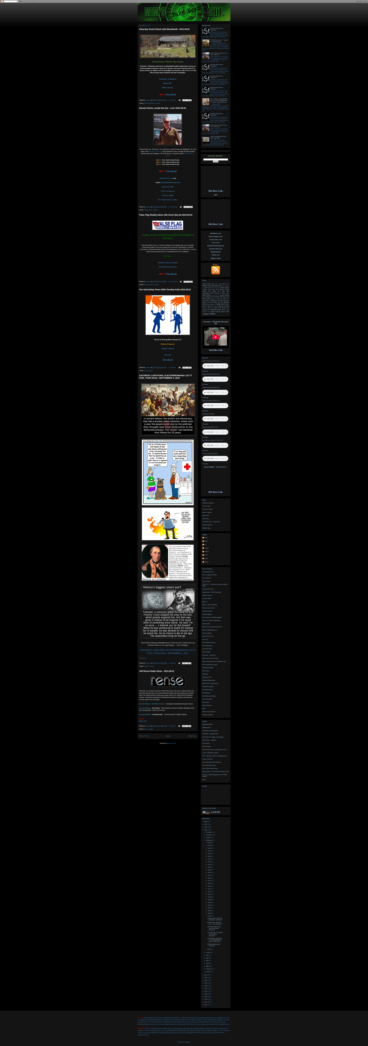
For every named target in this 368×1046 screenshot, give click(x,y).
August (208, 952)
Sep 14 (210, 883)
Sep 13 (210, 886)
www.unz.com (206, 506)
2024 (206, 827)
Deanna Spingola (207, 614)
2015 (206, 994)
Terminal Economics (208, 503)
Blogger (187, 1042)
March (208, 966)
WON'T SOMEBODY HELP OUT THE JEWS (218, 137)
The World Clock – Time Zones (211, 521)
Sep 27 (210, 851)
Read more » (143, 658)
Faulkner (204, 289)
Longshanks (205, 300)
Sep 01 (210, 949)
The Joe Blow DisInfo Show (210, 768)
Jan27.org (205, 639)
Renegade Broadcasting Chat (215, 245)
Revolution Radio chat (215, 249)
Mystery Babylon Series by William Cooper (214, 661)
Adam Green (214, 284)
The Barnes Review (207, 689)
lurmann (204, 311)
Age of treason (206, 581)
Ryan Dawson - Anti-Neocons (210, 683)
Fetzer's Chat (216, 242)
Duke (222, 288)
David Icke (214, 287)
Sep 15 (210, 880)
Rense (146, 729)
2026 (206, 821)
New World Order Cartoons (209, 664)
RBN (153, 103)
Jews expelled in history (208, 642)
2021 (206, 977)
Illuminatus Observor (155, 151)
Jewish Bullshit (224, 295)
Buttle (206, 287)
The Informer (206, 743)
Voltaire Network (207, 705)
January (208, 971)
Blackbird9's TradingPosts (167, 79)
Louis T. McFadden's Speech (210, 753)
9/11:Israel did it (206, 578)
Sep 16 (210, 878)
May (207, 960)
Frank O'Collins (206, 746)
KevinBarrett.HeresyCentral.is (168, 262)
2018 (206, 986)
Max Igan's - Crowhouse (209, 655)
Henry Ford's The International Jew (212, 627)
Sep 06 (210, 905)
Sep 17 (210, 875)
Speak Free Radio (168, 187)
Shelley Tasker (206, 307)
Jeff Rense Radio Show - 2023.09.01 (156, 671)
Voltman (148, 663)
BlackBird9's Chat (215, 233)
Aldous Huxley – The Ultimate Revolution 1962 (215, 771)
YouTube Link (216, 350)
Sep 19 (210, 870)
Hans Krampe (206, 623)
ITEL (150, 210)
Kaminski (216, 297)
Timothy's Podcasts (167, 348)
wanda (206, 558)
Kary (224, 297)
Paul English (210, 304)
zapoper (148, 100)
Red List (214, 306)
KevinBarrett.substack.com (168, 267)
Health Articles (206, 727)
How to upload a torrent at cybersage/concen (214, 756)
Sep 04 (210, 910)
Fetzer (222, 289)
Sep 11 (210, 891)
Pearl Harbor (205, 671)
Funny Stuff (205, 515)
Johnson (208, 297)
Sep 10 (210, 894)
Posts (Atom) (172, 743)
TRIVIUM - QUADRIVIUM (210, 734)
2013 (206, 999)
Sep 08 (210, 899)
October (208, 837)
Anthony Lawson (207, 595)
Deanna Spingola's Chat (216, 236)
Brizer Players (225, 285)
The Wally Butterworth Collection (211, 762)
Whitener (224, 309)
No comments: (173, 207)
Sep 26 (210, 853)
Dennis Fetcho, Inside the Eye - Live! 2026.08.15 (219, 125)
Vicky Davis (205, 702)
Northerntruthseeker (207, 667)
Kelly (145, 370)
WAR (203, 708)
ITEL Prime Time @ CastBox (167, 200)
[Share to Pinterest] (191, 100)
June (207, 958)
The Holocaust (206, 693)
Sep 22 (210, 861)
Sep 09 (210, 897)
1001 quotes (205, 518)
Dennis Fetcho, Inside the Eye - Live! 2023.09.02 (162, 108)
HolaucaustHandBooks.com (209, 630)
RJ (206, 306)
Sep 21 (210, 864)
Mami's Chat (216, 258)
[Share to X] (187, 100)
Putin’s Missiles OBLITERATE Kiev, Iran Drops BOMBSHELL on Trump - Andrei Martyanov (219, 100)
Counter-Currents (207, 611)
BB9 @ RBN (167, 83)
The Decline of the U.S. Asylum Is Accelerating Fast (219, 40)
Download (171, 94)
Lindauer (224, 298)
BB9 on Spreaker (167, 87)
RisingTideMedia (216, 252)
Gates (223, 291)
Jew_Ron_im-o (214, 295)
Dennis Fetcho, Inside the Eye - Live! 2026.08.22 (219, 53)
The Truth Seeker (207, 699)
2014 (206, 996)
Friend (204, 291)
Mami (205, 541)
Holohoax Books (206, 633)
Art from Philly (206, 598)
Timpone (204, 309)
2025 (206, 824)
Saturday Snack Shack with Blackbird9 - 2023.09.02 (164, 29)
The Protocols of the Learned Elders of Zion (214, 749)
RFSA (227, 304)
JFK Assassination (207, 645)
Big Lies (204, 601)
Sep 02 (210, 916)
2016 (206, 991)
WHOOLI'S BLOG (207, 715)
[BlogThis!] (185, 100)
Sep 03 (210, 913)
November (209, 835)
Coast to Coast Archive (208, 608)
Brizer (206, 537)
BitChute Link (216, 191)
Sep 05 (210, 908)
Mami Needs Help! (207, 724)
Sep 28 (210, 848)
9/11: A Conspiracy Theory (209, 575)
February (208, 969)
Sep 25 (210, 856)
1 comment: (172, 663)
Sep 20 (210, 867)
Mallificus (214, 300)
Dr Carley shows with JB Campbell (211, 617)
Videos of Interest (207, 525)
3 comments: (172, 100)
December (209, 832)
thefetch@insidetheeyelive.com (170, 182)
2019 (206, 983)
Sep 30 (210, 842)
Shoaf (215, 307)
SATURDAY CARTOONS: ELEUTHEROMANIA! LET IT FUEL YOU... (214, 940)
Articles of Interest (207, 509)
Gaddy (214, 291)
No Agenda (225, 302)
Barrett (146, 284)
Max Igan (223, 300)
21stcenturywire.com (208, 572)
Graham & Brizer (220, 293)
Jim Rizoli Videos (207, 649)
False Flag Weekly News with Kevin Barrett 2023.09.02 (165, 215)
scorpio (212, 311)
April (207, 963)
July (207, 955)
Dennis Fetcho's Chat (215, 239)
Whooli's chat (216, 255)
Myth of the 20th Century (209, 302)
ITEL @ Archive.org (168, 191)
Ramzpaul (205, 674)
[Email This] (183, 100)
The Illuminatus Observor (209, 696)
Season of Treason (207, 759)
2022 (206, 975)
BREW (224, 284)
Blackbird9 (147, 103)
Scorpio (206, 548)
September (209, 840)
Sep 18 (210, 872)
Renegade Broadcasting (208, 680)
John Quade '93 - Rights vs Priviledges (212, 737)
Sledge (223, 307)
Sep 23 (210, 859)
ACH (204, 284)
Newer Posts (143, 736)
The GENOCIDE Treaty (209, 765)
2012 (206, 1002)
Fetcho (146, 210)
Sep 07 (210, 902)
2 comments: (172, 367)
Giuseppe (205, 293)
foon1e (206, 555)
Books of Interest (207, 512)
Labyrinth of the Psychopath (210, 730)
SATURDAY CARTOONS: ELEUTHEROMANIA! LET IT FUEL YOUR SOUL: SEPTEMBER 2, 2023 (165, 376)
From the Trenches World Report (211, 620)
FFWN (151, 284)
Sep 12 (210, 889)
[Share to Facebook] (189, 100)
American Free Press (208, 589)
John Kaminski (206, 652)
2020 (206, 980)
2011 (206, 1005)
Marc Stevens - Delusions (209, 740)
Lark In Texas (215, 298)
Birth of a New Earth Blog (209, 604)
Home (168, 736)
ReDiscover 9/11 (206, 677)
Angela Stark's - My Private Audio (211, 592)
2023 (206, 830)
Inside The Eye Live (166, 178)
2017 (206, 988)
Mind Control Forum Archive (210, 658)
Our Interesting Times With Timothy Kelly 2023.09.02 (165, 289)
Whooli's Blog (206, 528)
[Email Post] (179, 100)
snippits (146, 666)
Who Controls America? (208, 711)
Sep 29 (210, 845)
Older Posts (192, 736)
